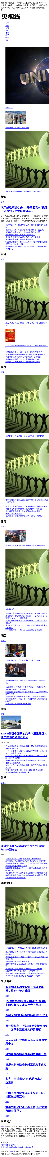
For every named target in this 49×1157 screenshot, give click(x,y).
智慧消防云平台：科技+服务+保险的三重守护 (23, 352)
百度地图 (12, 1145)
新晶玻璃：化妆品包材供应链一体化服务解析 (23, 516)
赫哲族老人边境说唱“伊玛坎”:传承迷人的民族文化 (25, 861)
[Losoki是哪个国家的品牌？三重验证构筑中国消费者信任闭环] (11, 728)
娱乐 (7, 40)
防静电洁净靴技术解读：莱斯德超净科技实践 (23, 509)
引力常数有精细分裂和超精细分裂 (25, 1054)
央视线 (3, 1126)
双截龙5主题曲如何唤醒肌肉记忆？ (26, 1015)
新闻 (7, 26)
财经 (7, 28)
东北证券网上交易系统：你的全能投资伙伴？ (23, 237)
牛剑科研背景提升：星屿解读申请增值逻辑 (22, 511)
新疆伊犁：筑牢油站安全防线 (17, 962)
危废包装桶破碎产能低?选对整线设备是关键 (23, 357)
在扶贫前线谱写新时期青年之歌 (18, 704)
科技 (7, 30)
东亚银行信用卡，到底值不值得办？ (20, 235)
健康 (7, 38)
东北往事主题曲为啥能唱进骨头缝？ (20, 239)
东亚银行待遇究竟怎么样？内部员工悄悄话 (22, 232)
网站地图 (4, 1145)
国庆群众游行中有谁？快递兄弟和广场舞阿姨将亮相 (26, 873)
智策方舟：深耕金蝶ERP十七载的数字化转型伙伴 (25, 973)
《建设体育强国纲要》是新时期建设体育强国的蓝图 (26, 613)
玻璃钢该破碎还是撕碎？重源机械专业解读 (22, 362)
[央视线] (12, 19)
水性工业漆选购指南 (13, 514)
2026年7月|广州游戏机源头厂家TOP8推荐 (22, 971)
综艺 (7, 35)
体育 (7, 33)
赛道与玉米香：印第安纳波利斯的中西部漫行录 (24, 230)
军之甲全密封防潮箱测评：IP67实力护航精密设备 (25, 355)
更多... (3, 202)
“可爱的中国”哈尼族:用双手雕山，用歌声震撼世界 (25, 697)
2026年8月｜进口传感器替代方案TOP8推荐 (22, 976)
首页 (7, 23)
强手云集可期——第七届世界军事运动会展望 (23, 630)
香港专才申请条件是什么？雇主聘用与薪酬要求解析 (26, 506)
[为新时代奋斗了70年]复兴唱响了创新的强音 (23, 859)
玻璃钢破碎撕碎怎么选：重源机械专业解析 (22, 359)
